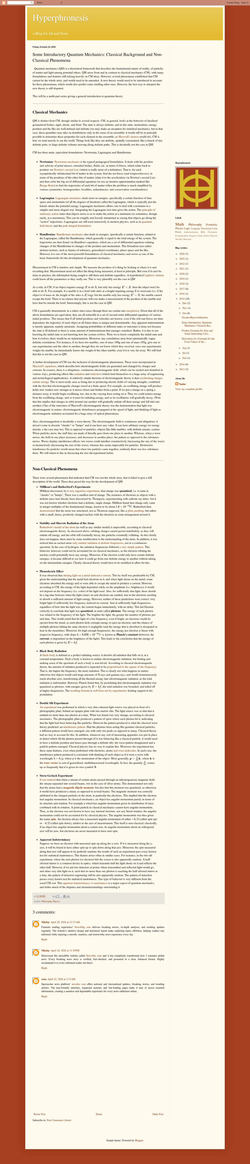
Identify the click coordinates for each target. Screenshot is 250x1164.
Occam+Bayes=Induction (195, 317)
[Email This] (54, 896)
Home (99, 1114)
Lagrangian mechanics (68, 198)
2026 (182, 253)
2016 (182, 293)
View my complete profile (188, 389)
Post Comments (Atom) (59, 1120)
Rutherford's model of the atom (57, 527)
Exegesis (193, 235)
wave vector (51, 763)
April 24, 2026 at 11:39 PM (65, 950)
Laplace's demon (154, 275)
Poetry (178, 231)
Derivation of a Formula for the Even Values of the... (198, 340)
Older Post (157, 1114)
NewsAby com (94, 955)
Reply (44, 939)
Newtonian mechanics (67, 161)
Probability (211, 224)
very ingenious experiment (84, 491)
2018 (182, 283)
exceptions (132, 310)
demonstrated (47, 510)
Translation (206, 228)
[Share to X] (61, 896)
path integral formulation (77, 225)
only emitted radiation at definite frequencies (97, 543)
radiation (79, 374)
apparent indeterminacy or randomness (85, 883)
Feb (184, 358)
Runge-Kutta (47, 185)
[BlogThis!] (58, 896)
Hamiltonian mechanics (70, 234)
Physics (56, 901)
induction (95, 374)
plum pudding (136, 510)
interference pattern (74, 727)
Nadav (182, 384)
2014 (182, 364)
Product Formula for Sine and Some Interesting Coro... (197, 332)
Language (195, 228)
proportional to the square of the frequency (131, 666)
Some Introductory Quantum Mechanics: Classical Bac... (197, 324)
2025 (182, 258)
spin (53, 819)
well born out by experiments (109, 690)
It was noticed (48, 779)
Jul (184, 353)
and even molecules (124, 750)
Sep (184, 348)
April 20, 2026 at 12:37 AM (65, 922)
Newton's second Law (66, 169)
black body (48, 655)
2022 (182, 263)
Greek (200, 235)
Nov (185, 308)
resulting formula (80, 690)
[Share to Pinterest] (68, 896)
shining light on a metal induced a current (87, 575)
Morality (179, 239)
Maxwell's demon (128, 136)
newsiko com (79, 984)
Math (179, 224)
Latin (214, 228)
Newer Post (39, 1114)
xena (43, 979)
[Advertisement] (98, 1081)
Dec (184, 303)
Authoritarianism (191, 232)
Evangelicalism (181, 235)
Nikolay (45, 922)
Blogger (139, 1140)
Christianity (212, 232)
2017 (182, 288)
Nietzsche (187, 239)
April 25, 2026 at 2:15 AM (61, 979)
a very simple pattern (131, 547)
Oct (184, 313)
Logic (187, 228)
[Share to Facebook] (65, 896)
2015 (182, 298)
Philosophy (47, 901)
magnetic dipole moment (78, 787)
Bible (203, 232)
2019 (182, 278)
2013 (182, 369)
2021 (182, 268)
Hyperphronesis (60, 17)
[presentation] (86, 287)
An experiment (48, 707)
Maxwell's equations (44, 366)
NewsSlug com (82, 927)
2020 (182, 273)
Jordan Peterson (211, 235)
